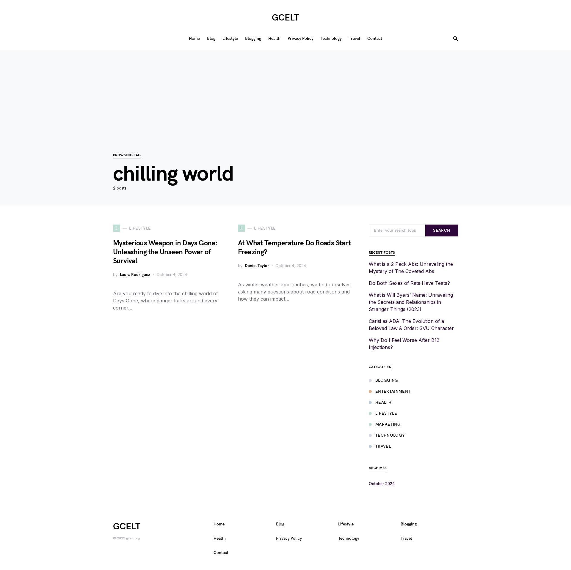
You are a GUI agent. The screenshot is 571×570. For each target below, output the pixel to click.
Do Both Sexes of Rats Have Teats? (409, 283)
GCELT (285, 17)
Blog (280, 524)
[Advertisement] (285, 92)
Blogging (386, 380)
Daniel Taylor (257, 265)
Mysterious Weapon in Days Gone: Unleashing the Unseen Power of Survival (165, 252)
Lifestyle (386, 413)
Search (441, 230)
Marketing (388, 424)
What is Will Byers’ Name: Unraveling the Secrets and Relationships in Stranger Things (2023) (411, 302)
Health (383, 402)
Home (219, 524)
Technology (390, 435)
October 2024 (382, 483)
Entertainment (393, 391)
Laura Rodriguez (135, 274)
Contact (221, 552)
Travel (383, 446)
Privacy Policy (289, 538)
